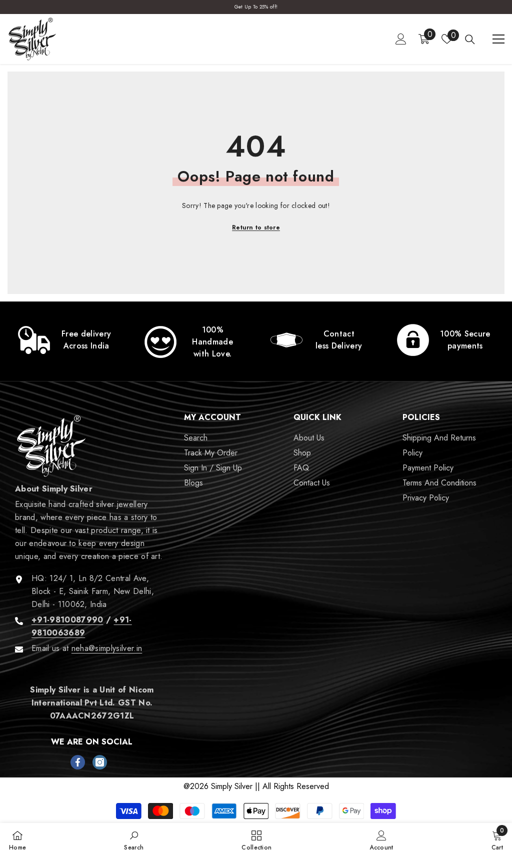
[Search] (470, 40)
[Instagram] (99, 762)
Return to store (256, 227)
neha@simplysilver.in (107, 648)
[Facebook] (77, 762)
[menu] (498, 39)
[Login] (401, 39)
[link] (67, 340)
